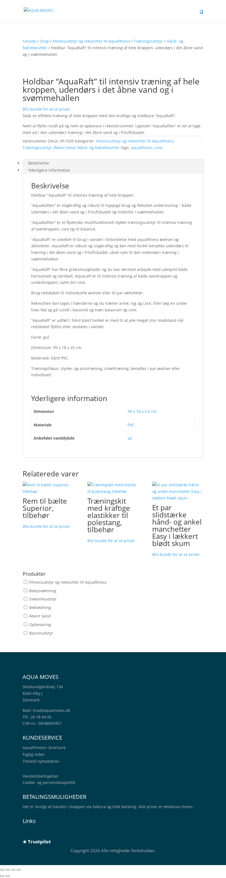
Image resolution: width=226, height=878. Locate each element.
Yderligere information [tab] (49, 170)
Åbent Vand (64, 147)
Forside (29, 41)
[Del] (13, 870)
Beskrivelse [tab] (38, 163)
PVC (131, 424)
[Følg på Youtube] (60, 832)
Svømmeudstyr (43, 599)
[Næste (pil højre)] (8, 876)
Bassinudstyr (41, 633)
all (130, 438)
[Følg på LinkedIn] (27, 832)
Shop (44, 41)
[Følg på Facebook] (38, 832)
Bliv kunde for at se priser (46, 109)
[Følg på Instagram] (49, 832)
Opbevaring (40, 624)
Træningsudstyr (148, 41)
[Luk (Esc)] (19, 870)
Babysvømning (42, 590)
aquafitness (141, 147)
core (158, 147)
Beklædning (40, 607)
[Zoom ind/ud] (2, 870)
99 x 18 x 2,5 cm (142, 411)
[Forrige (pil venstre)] (2, 876)
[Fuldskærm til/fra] (8, 870)
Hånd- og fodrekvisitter (98, 147)
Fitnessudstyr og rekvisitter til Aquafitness (91, 41)
